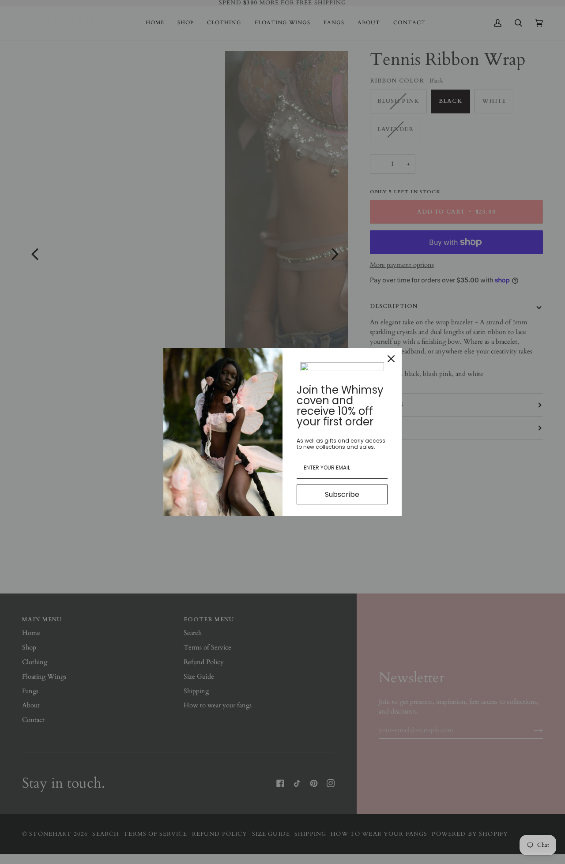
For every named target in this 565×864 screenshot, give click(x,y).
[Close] (391, 358)
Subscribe (342, 494)
